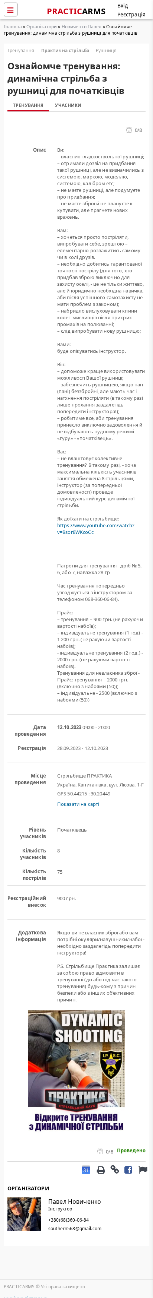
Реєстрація (131, 14)
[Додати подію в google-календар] (86, 1169)
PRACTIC (76, 10)
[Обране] (142, 1169)
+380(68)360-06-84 (68, 1220)
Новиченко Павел (82, 26)
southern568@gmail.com (74, 1228)
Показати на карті (78, 804)
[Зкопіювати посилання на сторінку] (114, 1169)
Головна (13, 26)
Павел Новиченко (74, 1201)
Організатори (41, 26)
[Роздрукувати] (100, 1169)
